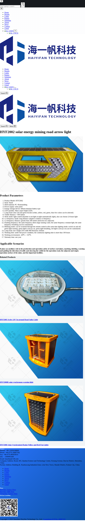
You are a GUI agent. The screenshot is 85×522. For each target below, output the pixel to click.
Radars (6, 75)
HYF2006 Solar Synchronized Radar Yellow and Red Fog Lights (24, 445)
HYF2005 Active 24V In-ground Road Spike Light (19, 320)
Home (6, 69)
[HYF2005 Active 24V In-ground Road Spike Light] (41, 315)
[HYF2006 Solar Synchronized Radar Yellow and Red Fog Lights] (41, 440)
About (6, 79)
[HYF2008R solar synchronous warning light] (41, 378)
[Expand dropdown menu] (15, 87)
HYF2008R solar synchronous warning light (16, 382)
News (6, 81)
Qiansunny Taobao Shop (8, 494)
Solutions (7, 77)
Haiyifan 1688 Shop (7, 492)
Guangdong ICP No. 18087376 (54, 519)
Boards (6, 71)
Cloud (6, 85)
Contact (7, 83)
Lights (6, 73)
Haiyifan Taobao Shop (8, 490)
